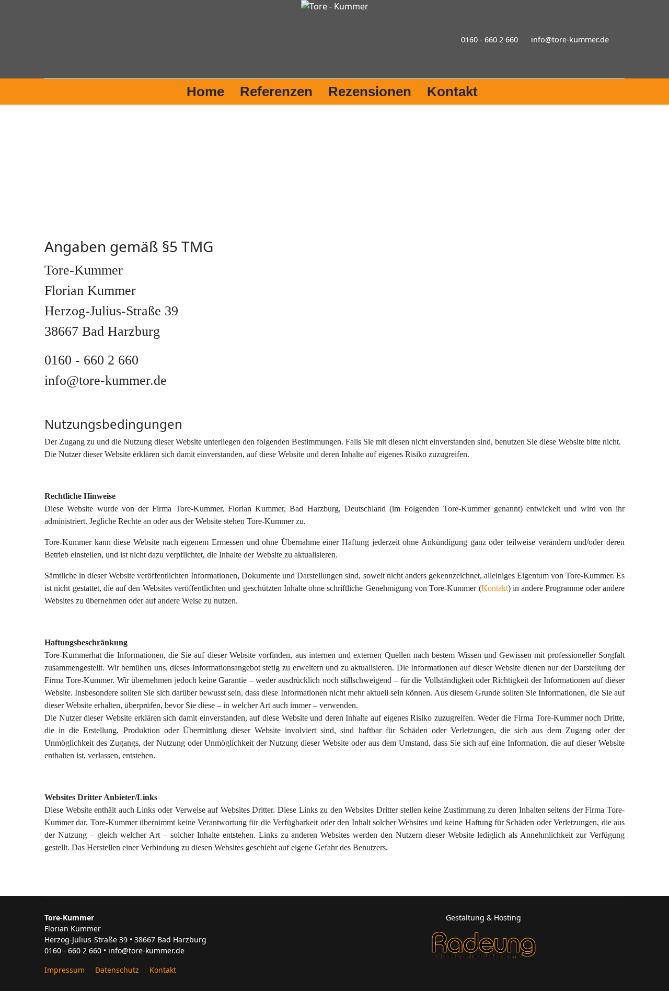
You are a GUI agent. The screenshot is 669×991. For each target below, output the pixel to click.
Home (205, 91)
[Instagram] (64, 39)
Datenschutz (117, 970)
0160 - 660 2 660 (489, 39)
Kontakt (452, 91)
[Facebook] (47, 39)
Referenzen (276, 91)
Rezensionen (369, 91)
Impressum (64, 970)
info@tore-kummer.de (570, 39)
